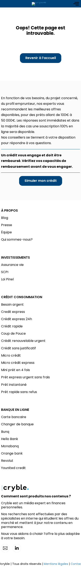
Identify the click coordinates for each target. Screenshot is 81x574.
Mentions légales (56, 564)
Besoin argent (12, 304)
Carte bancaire (13, 417)
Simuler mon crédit (41, 180)
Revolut (7, 460)
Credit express (13, 311)
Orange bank (12, 453)
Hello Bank (9, 439)
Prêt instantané (14, 384)
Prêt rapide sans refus (19, 392)
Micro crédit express (17, 362)
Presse (6, 225)
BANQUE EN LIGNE (15, 409)
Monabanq (10, 446)
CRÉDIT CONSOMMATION (21, 297)
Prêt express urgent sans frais (25, 377)
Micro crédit (11, 355)
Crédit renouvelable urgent (23, 340)
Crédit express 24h (16, 319)
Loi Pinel (7, 279)
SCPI (4, 272)
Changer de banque (17, 424)
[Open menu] (76, 3)
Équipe (6, 232)
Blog (4, 217)
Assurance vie (12, 264)
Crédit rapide (12, 326)
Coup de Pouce (13, 333)
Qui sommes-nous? (17, 239)
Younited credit (13, 467)
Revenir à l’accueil (40, 57)
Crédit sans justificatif (18, 348)
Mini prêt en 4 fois (15, 370)
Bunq (5, 431)
